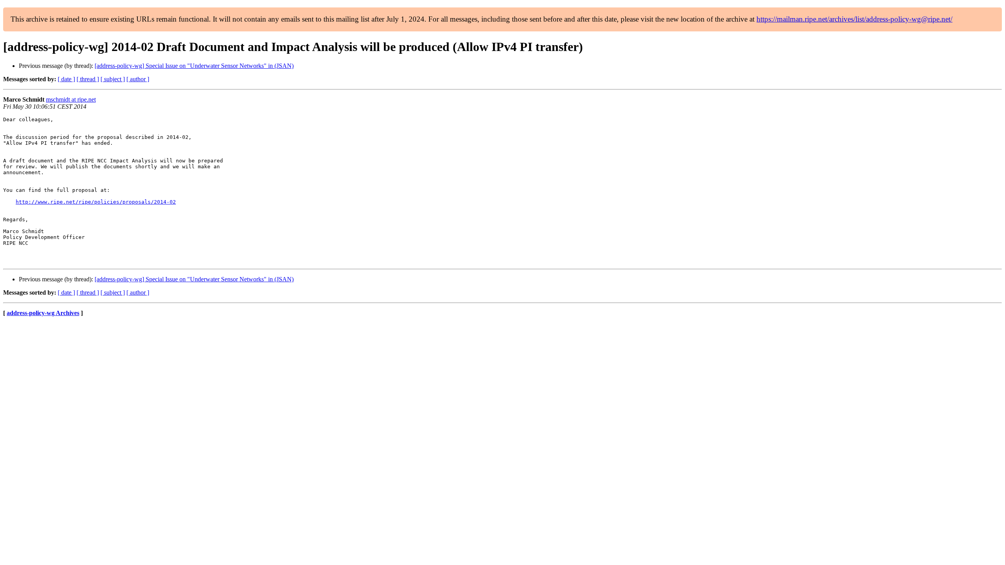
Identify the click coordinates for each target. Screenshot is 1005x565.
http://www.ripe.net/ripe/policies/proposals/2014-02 (96, 202)
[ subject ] (112, 79)
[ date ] (66, 79)
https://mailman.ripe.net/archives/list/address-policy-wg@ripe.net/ (854, 19)
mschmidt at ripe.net (71, 99)
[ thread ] (88, 79)
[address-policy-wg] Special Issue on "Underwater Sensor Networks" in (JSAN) (194, 65)
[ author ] (137, 79)
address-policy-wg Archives (43, 313)
